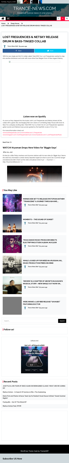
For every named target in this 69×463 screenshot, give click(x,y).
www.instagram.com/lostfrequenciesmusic (17, 135)
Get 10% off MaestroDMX (34, 345)
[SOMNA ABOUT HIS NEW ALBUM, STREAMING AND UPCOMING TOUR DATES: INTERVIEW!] (39, 2)
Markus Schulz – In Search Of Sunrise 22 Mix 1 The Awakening (24, 392)
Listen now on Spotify (34, 116)
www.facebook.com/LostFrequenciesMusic (47, 135)
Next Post (6, 142)
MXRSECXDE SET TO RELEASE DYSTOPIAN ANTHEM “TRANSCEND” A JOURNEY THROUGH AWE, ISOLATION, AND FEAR (44, 200)
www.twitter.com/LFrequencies (31, 132)
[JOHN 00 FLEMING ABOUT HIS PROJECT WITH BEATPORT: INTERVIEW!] (31, 2)
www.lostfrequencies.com (11, 132)
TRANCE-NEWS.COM (34, 8)
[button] (59, 18)
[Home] (3, 18)
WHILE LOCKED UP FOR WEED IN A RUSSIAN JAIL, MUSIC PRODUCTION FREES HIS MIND (42, 262)
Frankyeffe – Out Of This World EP (15, 402)
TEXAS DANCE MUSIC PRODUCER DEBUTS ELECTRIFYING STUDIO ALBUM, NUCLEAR (40, 241)
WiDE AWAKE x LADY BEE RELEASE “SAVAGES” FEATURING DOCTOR (41, 303)
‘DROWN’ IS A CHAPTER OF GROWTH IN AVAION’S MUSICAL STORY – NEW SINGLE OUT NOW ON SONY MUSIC (43, 282)
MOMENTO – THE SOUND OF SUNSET (38, 219)
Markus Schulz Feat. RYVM (12, 406)
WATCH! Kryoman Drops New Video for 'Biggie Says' (30, 147)
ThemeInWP (44, 451)
